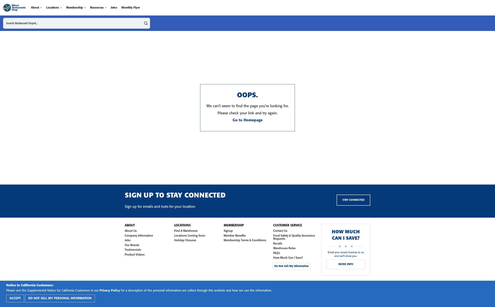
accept (15, 298)
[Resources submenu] (106, 8)
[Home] (14, 7)
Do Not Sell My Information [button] (291, 266)
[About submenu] (41, 8)
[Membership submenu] (85, 8)
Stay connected (353, 200)
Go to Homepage (248, 120)
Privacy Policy (110, 290)
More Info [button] (345, 264)
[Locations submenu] (61, 8)
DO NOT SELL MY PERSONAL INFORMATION (60, 298)
